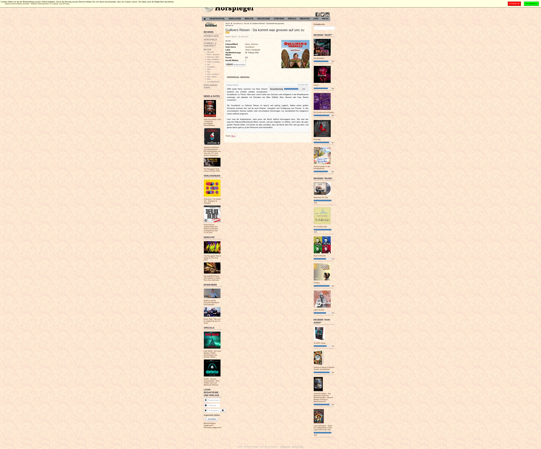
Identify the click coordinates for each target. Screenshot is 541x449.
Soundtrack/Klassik (213, 81)
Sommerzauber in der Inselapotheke (322, 167)
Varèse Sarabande (252, 50)
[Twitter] (322, 14)
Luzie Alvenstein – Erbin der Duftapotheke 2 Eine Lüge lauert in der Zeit (323, 428)
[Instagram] (327, 14)
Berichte (249, 19)
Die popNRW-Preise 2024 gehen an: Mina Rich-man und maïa (212, 278)
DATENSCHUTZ (297, 447)
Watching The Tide (321, 198)
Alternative (210, 52)
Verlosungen (263, 19)
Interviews (279, 19)
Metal (209, 69)
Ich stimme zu (531, 4)
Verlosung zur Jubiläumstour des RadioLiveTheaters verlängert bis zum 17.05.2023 (211, 229)
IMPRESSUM (285, 447)
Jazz (208, 64)
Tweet (227, 136)
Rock (208, 79)
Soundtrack (249, 47)
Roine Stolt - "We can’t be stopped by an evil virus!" (212, 321)
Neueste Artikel (217, 19)
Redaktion (305, 19)
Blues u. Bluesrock (213, 54)
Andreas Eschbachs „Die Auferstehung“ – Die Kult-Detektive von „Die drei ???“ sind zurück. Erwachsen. (212, 151)
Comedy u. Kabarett (210, 44)
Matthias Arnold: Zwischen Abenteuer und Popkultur (211, 303)
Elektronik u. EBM (213, 57)
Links (315, 19)
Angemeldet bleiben (212, 415)
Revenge (317, 139)
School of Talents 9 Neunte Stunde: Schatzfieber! (324, 368)
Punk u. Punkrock (213, 74)
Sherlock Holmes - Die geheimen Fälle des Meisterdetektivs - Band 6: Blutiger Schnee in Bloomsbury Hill (323, 398)
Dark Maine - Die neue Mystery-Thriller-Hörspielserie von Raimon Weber (212, 354)
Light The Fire (319, 310)
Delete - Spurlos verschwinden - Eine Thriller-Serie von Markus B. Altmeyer (211, 382)
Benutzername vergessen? (210, 424)
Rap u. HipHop (212, 76)
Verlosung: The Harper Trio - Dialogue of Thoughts (212, 201)
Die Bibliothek (319, 58)
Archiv (325, 19)
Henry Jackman (251, 44)
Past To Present (320, 256)
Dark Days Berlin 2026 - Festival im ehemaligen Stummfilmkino (212, 122)
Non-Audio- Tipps (211, 86)
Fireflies (317, 283)
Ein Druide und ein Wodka (324, 112)
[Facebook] (317, 14)
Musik (207, 49)
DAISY (316, 85)
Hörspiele (210, 39)
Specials (292, 19)
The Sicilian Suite (320, 227)
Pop (208, 72)
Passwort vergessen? (212, 427)
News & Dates (235, 19)
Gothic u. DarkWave (213, 62)
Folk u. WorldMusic (213, 59)
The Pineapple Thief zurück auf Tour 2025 (212, 170)
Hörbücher (211, 36)
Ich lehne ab (514, 4)
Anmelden (212, 419)
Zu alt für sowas (320, 343)
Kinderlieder (211, 67)
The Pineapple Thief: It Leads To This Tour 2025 (212, 258)
